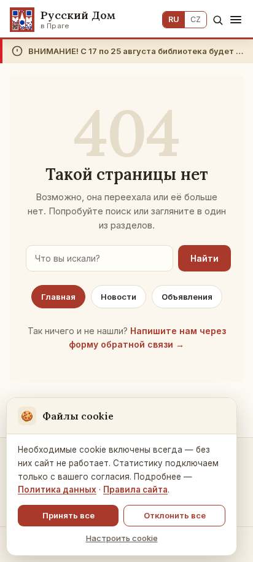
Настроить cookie (122, 538)
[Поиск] (218, 20)
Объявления (187, 297)
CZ (195, 19)
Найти (204, 258)
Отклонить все (175, 515)
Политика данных (57, 489)
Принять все (68, 515)
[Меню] (235, 19)
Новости (118, 297)
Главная (58, 297)
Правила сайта (135, 489)
